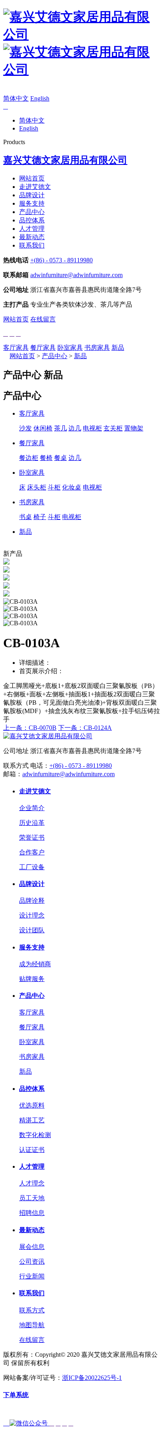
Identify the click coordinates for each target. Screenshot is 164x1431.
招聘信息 (32, 1212)
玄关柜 (113, 428)
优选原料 (32, 1105)
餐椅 (46, 457)
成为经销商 (35, 964)
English (39, 98)
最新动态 (32, 237)
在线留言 (43, 319)
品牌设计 (32, 195)
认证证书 (32, 1149)
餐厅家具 (43, 347)
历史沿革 (32, 822)
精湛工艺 (32, 1120)
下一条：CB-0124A (85, 727)
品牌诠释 (32, 900)
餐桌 (60, 457)
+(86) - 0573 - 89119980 (61, 260)
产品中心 (32, 211)
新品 (117, 347)
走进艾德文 (35, 186)
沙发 (25, 428)
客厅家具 (16, 347)
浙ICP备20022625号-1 (92, 1377)
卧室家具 (70, 347)
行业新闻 (32, 1276)
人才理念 (32, 1183)
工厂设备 (32, 867)
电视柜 (92, 428)
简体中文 (16, 98)
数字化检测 (35, 1135)
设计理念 (32, 915)
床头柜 (36, 487)
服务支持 (32, 203)
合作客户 (32, 852)
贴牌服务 (32, 978)
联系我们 (32, 245)
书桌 (25, 516)
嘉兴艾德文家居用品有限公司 (65, 160)
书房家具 (97, 347)
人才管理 (32, 228)
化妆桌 (71, 487)
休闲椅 (43, 428)
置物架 (133, 428)
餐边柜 (28, 457)
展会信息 (32, 1246)
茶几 (60, 428)
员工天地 (32, 1198)
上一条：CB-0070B (30, 727)
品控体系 (32, 220)
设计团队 (32, 930)
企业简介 (32, 808)
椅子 (39, 516)
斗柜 (54, 487)
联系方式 (32, 1310)
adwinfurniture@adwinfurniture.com (76, 275)
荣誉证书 (32, 837)
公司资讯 (32, 1261)
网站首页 (32, 178)
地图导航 (32, 1325)
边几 (74, 428)
